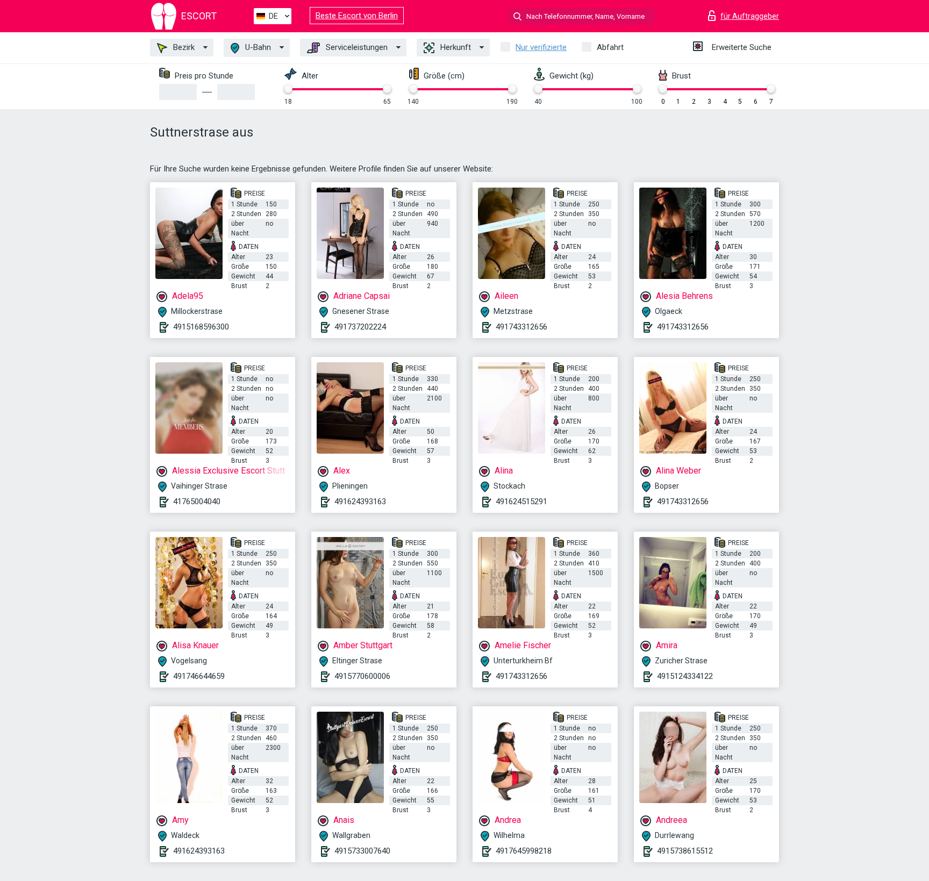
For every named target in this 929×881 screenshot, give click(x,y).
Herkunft (454, 47)
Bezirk (183, 47)
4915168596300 (201, 327)
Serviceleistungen (356, 47)
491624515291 (521, 501)
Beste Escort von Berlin (357, 15)
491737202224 (360, 327)
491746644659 (199, 676)
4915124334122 (685, 676)
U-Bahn (257, 47)
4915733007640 (362, 851)
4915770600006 (362, 676)
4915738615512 (685, 851)
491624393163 (360, 501)
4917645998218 (524, 851)
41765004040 (196, 501)
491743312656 (521, 327)
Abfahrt (610, 47)
